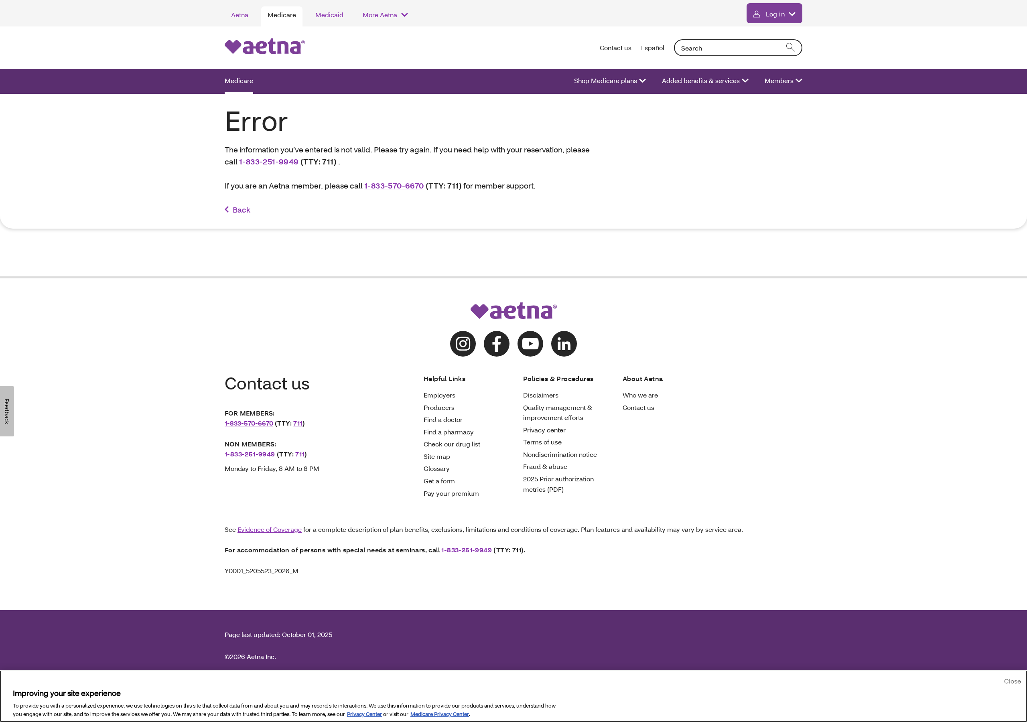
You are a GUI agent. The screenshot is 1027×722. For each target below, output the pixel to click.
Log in (775, 14)
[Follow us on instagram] (463, 344)
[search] (791, 47)
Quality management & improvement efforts (557, 412)
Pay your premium (451, 493)
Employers (439, 395)
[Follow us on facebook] (496, 344)
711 (297, 423)
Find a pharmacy (449, 432)
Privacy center (544, 430)
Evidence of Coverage (269, 529)
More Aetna (380, 14)
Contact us (615, 47)
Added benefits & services (701, 80)
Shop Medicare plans (605, 80)
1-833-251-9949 (269, 161)
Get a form (439, 481)
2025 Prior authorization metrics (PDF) (558, 484)
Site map (437, 456)
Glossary (437, 468)
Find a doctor (443, 419)
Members (779, 80)
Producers (439, 407)
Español (652, 47)
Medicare (282, 14)
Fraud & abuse (545, 466)
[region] (513, 696)
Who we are (640, 395)
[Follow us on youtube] (530, 344)
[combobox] (738, 47)
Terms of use (542, 442)
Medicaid (329, 14)
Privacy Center (364, 713)
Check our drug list (452, 444)
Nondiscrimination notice (560, 454)
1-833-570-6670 (394, 185)
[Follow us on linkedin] (564, 344)
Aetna (239, 14)
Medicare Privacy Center (439, 713)
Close (1012, 681)
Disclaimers (540, 395)
